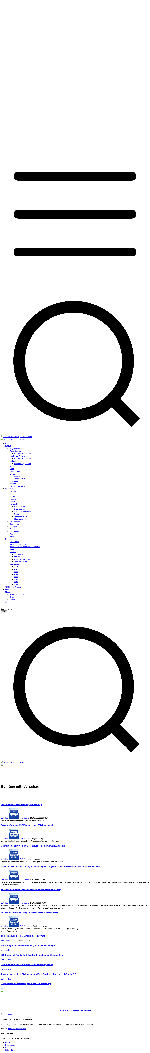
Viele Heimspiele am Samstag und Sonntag (21, 804)
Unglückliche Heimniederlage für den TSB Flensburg (26, 983)
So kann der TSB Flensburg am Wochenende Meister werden (29, 912)
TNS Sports (24, 818)
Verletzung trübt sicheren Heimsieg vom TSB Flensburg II (28, 945)
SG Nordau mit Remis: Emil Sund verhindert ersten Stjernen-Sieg (32, 954)
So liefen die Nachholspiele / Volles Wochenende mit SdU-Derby (31, 889)
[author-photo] (14, 818)
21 (6, 931)
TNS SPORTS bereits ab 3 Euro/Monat (75, 1010)
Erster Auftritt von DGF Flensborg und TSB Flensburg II (27, 825)
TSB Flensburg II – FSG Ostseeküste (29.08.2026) (24, 935)
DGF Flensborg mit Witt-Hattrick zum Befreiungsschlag (27, 964)
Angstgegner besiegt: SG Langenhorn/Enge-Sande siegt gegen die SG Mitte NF (38, 974)
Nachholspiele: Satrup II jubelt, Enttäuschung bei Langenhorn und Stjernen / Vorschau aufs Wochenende (50, 866)
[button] (75, 760)
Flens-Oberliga (7, 988)
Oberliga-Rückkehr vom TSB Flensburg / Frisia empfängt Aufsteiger (33, 845)
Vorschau (4, 818)
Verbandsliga (6, 950)
